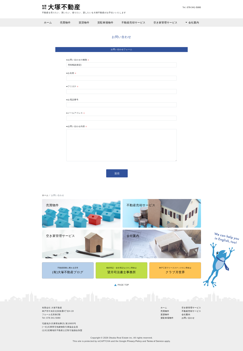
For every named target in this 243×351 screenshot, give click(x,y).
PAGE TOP (123, 285)
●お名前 (71, 73)
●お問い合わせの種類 (77, 60)
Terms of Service (155, 341)
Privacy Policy (134, 341)
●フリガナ (72, 86)
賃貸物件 (84, 22)
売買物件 (65, 22)
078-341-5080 (194, 7)
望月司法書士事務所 (121, 270)
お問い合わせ (188, 318)
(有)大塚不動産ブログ (67, 270)
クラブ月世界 (175, 270)
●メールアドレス (75, 113)
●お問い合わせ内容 (76, 126)
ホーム (48, 22)
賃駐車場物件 (105, 22)
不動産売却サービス (133, 22)
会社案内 (193, 22)
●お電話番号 (72, 100)
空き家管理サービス (165, 22)
